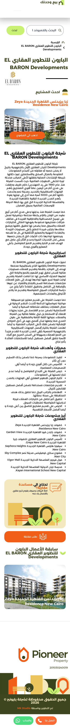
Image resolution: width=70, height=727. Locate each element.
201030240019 (59, 667)
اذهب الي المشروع (27, 135)
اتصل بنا (50, 720)
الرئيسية (55, 42)
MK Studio (24, 708)
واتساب (27, 720)
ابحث (14, 30)
